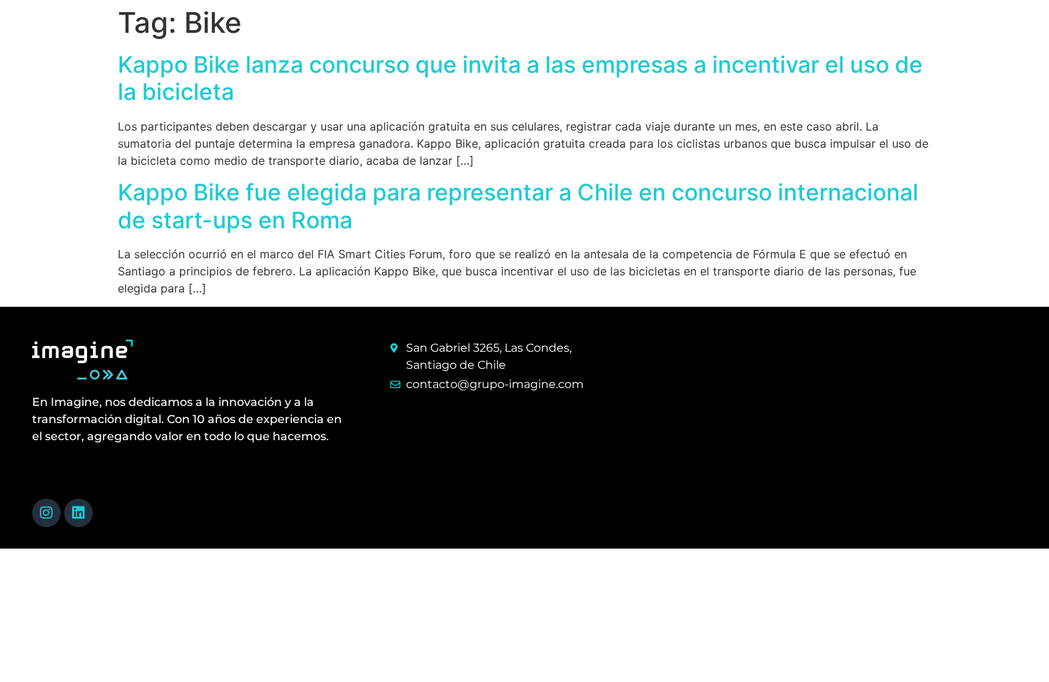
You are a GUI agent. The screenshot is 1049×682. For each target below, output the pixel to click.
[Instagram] (46, 513)
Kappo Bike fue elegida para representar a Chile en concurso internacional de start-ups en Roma (518, 205)
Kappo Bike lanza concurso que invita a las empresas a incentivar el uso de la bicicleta (520, 78)
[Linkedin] (78, 513)
